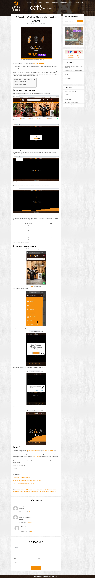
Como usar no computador (20, 81)
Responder (31, 511)
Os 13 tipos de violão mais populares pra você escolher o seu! (27, 480)
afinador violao (20, 492)
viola (38, 450)
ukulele (35, 450)
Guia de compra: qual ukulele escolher (21, 477)
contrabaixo (37, 456)
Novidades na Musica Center (66, 2)
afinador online (48, 489)
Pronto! (15, 86)
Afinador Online (23, 122)
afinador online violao (36, 491)
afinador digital (24, 489)
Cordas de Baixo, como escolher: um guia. (73, 70)
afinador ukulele (45, 491)
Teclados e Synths (79, 2)
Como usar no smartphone (20, 84)
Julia (20, 515)
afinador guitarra (40, 489)
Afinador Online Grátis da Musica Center (73, 81)
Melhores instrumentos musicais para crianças (23, 483)
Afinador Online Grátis (32, 2)
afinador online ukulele (25, 491)
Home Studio (55, 2)
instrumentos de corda (48, 450)
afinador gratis (31, 489)
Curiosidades (47, 2)
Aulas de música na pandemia (19, 486)
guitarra (28, 450)
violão (31, 450)
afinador (18, 489)
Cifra (15, 82)
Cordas (40, 2)
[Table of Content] (34, 79)
